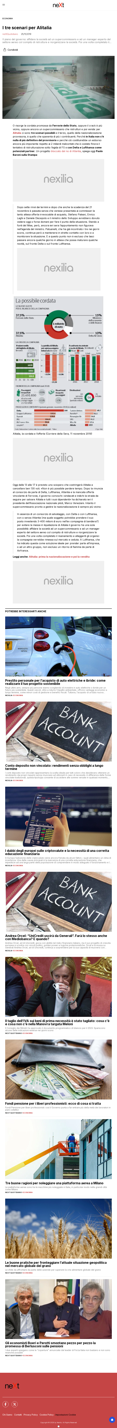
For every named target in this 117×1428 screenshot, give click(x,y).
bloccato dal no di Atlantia (66, 151)
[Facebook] (3, 1402)
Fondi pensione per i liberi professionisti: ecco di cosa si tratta (53, 1103)
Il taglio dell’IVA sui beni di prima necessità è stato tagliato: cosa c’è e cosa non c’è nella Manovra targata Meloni (57, 1022)
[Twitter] (13, 1402)
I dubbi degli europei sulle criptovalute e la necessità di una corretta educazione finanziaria (57, 852)
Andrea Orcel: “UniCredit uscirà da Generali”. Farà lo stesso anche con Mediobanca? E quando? (56, 937)
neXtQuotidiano (10, 34)
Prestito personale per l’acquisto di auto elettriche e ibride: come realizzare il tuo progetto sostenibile (55, 682)
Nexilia (8, 695)
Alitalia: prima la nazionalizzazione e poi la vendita (59, 556)
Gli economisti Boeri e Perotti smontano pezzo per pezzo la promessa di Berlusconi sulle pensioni (50, 1344)
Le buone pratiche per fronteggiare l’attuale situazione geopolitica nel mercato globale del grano (56, 1264)
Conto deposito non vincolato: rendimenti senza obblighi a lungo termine (54, 767)
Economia (7, 18)
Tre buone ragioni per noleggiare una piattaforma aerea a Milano (54, 1183)
